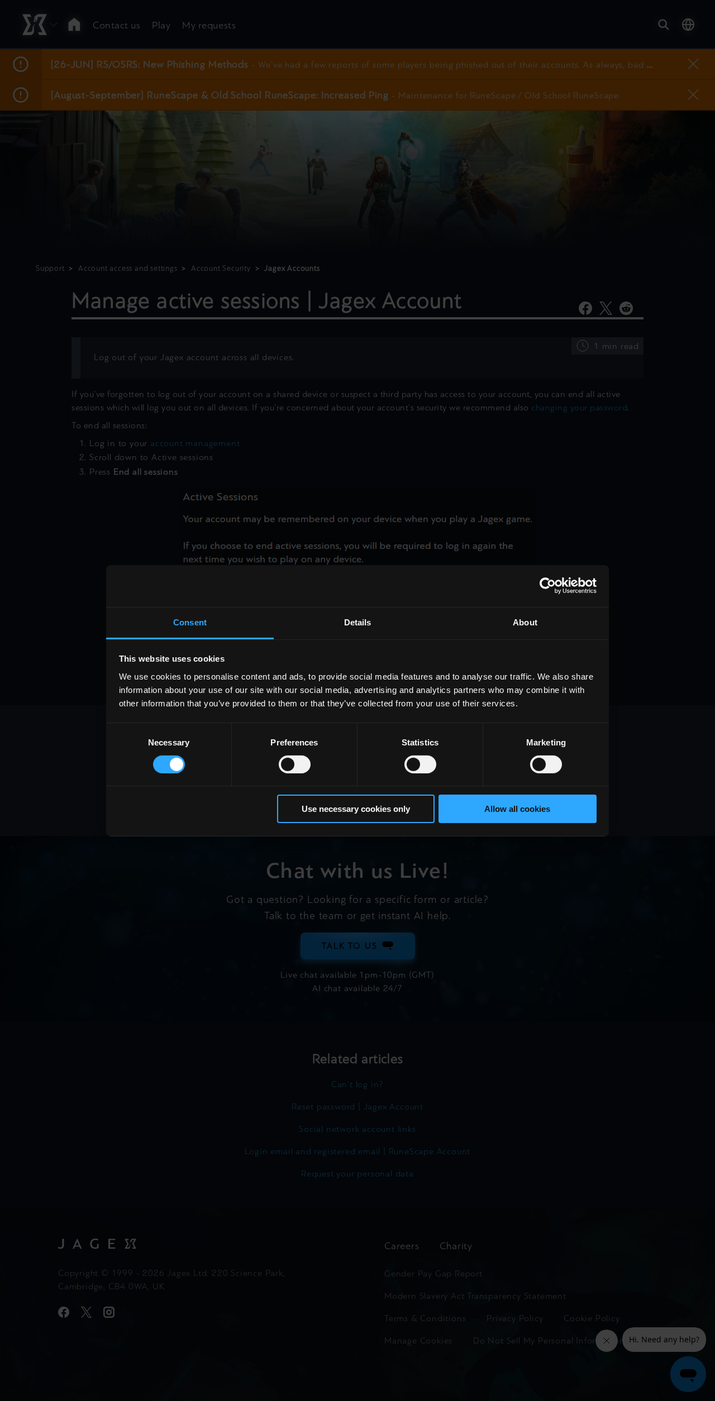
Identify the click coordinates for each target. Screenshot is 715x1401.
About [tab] (525, 622)
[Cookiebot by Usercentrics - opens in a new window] (548, 585)
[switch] (295, 764)
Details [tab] (357, 622)
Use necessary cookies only (356, 809)
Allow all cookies (517, 809)
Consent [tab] (190, 622)
